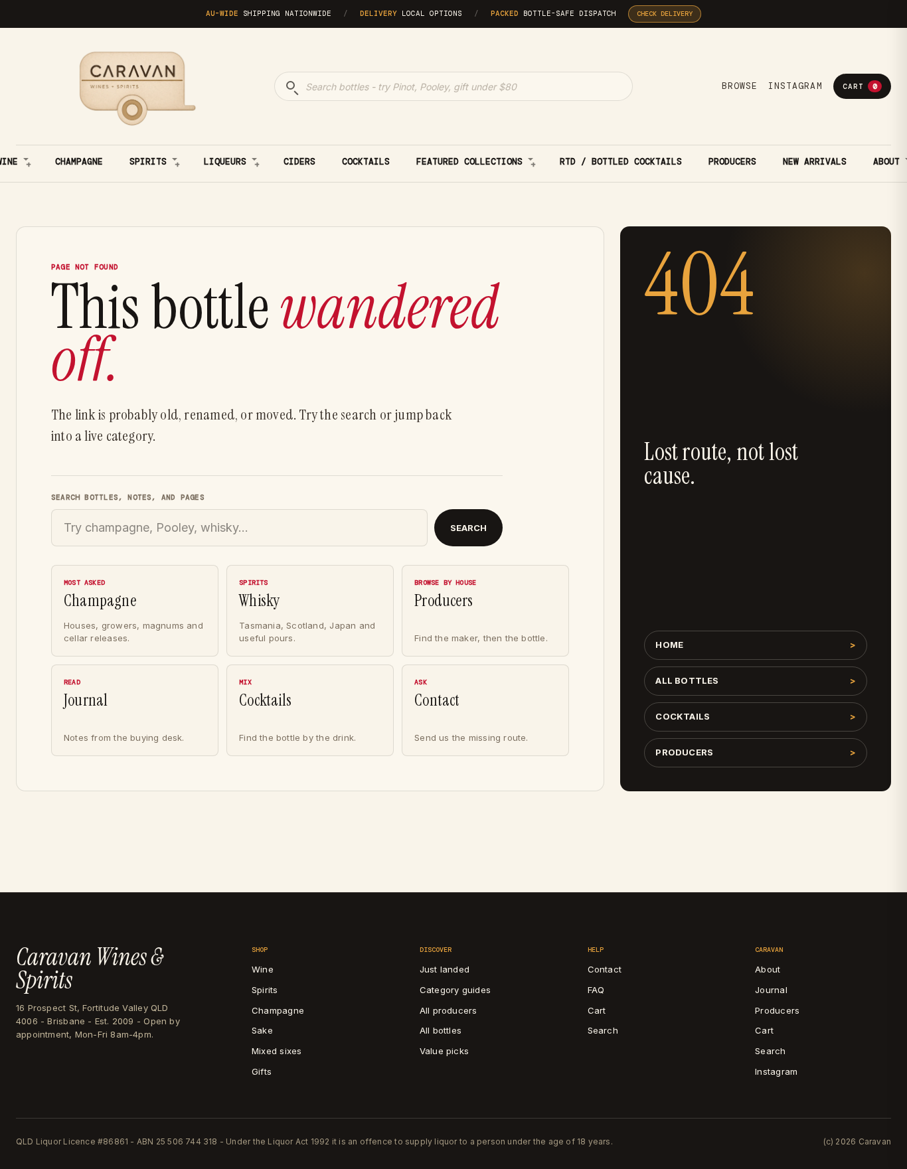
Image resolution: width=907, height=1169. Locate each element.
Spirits (148, 161)
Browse (740, 86)
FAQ (596, 989)
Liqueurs (225, 161)
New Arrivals (815, 161)
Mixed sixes (276, 1051)
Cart (860, 86)
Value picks (444, 1051)
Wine (263, 969)
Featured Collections (469, 161)
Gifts (262, 1071)
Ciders (299, 161)
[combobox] (453, 86)
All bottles (686, 680)
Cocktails (366, 161)
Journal (771, 989)
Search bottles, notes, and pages (128, 497)
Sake (262, 1030)
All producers (448, 1010)
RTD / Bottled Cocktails (621, 161)
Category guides (455, 989)
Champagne (79, 161)
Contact (604, 969)
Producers (732, 161)
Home (669, 644)
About (767, 969)
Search (468, 527)
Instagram (795, 86)
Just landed (444, 969)
